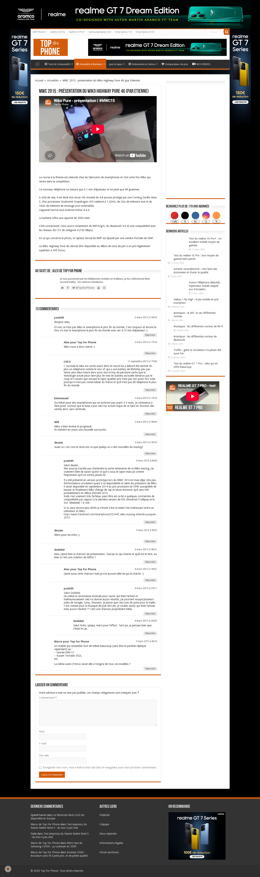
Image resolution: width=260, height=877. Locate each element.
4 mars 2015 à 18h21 (146, 549)
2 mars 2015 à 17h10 (146, 398)
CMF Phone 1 (39, 32)
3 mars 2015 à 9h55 (146, 530)
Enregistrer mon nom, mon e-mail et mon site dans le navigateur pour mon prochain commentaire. (100, 767)
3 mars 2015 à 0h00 (146, 460)
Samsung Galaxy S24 (100, 32)
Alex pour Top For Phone (80, 342)
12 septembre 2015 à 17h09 (142, 361)
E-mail (42, 743)
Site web (44, 755)
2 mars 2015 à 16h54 (146, 317)
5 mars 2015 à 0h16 (146, 641)
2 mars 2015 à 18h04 (146, 422)
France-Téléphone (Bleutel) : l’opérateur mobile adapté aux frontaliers (205, 286)
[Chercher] (227, 32)
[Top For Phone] (50, 46)
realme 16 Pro (57, 32)
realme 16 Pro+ (77, 32)
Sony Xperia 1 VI (123, 32)
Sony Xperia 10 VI (145, 32)
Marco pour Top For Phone (71, 641)
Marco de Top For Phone (45, 824)
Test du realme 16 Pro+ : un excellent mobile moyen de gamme (205, 242)
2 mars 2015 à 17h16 (146, 342)
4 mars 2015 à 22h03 (146, 620)
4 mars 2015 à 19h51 (146, 569)
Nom (42, 731)
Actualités (52, 80)
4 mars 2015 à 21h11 (146, 588)
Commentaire (48, 697)
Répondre (150, 335)
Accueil (37, 64)
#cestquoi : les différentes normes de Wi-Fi (198, 326)
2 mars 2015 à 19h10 (146, 442)
